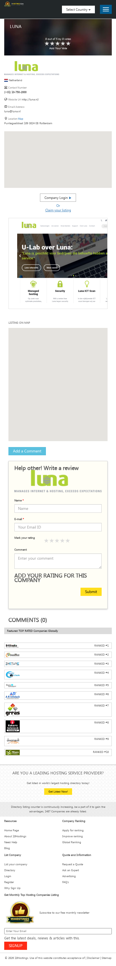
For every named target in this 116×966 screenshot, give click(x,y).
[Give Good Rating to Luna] (57, 43)
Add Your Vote (58, 48)
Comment (20, 549)
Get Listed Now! (58, 791)
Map (20, 118)
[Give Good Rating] (57, 540)
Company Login (56, 197)
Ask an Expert (70, 870)
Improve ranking (72, 836)
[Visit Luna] (31, 68)
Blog (7, 848)
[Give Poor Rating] (46, 540)
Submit (91, 591)
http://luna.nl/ (30, 99)
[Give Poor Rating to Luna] (47, 43)
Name (19, 500)
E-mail (19, 519)
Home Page (11, 830)
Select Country (77, 9)
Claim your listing (58, 210)
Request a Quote (72, 864)
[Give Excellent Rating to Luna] (68, 43)
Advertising (69, 876)
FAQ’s (65, 882)
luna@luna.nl (12, 111)
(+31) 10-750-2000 (15, 92)
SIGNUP (16, 945)
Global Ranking (71, 842)
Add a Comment (27, 451)
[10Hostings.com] (14, 4)
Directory (9, 870)
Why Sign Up (12, 888)
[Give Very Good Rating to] (62, 540)
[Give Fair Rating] (52, 540)
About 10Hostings (15, 836)
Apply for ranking (73, 830)
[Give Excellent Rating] (68, 540)
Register (9, 882)
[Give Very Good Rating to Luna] (63, 43)
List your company (15, 864)
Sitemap (106, 958)
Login (7, 876)
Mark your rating (24, 538)
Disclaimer (93, 958)
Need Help (10, 842)
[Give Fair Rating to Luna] (52, 43)
